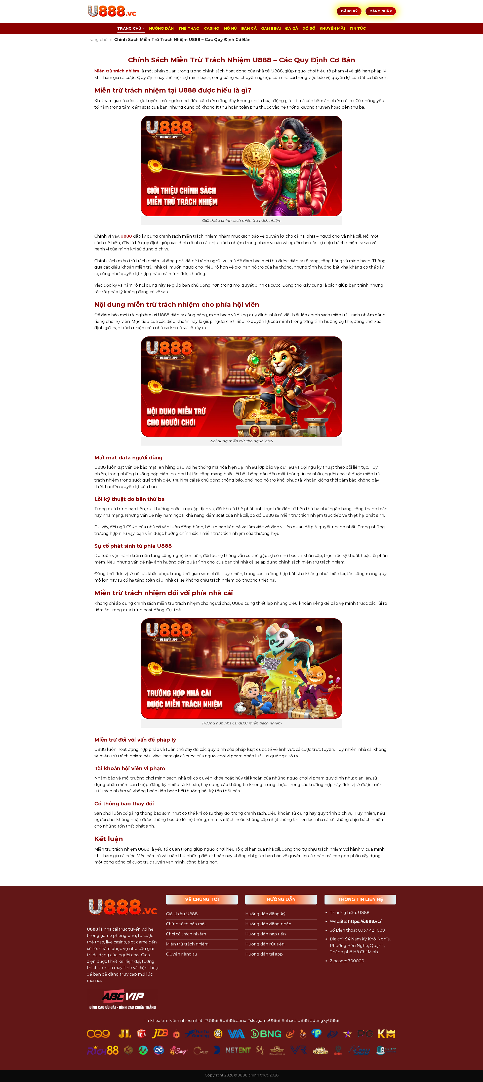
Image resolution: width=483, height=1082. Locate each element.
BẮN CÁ (249, 28)
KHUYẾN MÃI (332, 28)
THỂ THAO (188, 28)
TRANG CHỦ (129, 28)
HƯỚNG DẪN (161, 28)
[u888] (112, 11)
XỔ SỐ (309, 28)
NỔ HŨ (230, 28)
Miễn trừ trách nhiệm (116, 71)
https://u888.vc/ (364, 921)
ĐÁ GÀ (291, 28)
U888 (126, 236)
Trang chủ (97, 39)
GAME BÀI (271, 28)
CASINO (212, 28)
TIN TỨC (357, 28)
